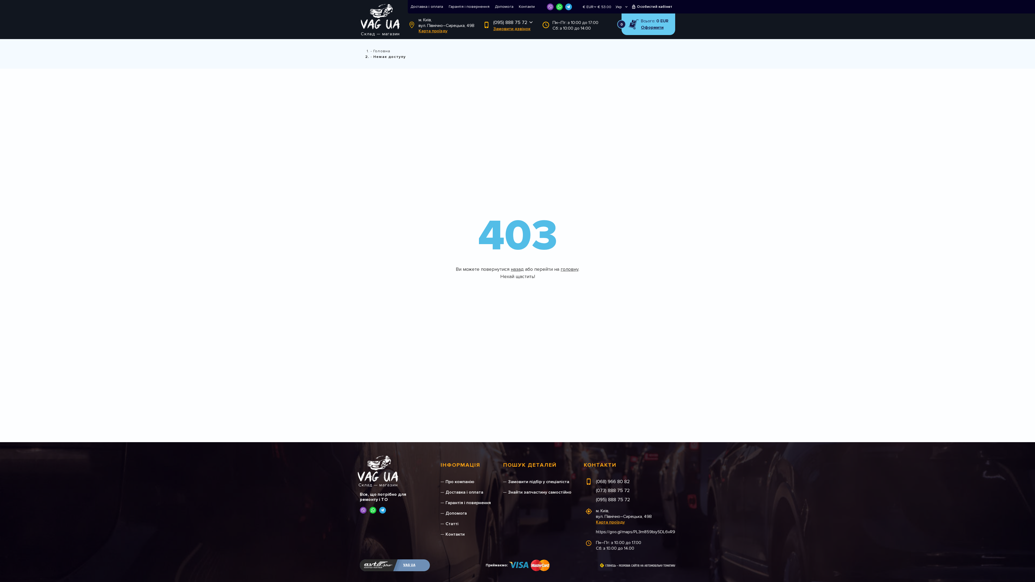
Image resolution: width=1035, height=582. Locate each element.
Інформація (460, 465)
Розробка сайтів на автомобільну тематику (647, 565)
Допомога (504, 6)
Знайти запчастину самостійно (539, 492)
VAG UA (409, 565)
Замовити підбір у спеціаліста (538, 481)
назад (517, 269)
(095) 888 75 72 (510, 22)
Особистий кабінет (654, 6)
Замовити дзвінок (511, 29)
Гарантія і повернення (469, 6)
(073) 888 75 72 (613, 490)
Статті (452, 523)
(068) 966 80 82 (613, 481)
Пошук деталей (530, 465)
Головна (381, 51)
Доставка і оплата (426, 6)
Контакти (527, 6)
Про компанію (460, 481)
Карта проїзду (433, 31)
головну (569, 269)
